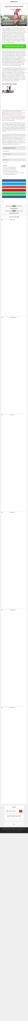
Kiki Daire (12, 595)
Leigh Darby (12, 692)
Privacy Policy (14, 1011)
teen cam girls (19, 321)
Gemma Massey (13, 497)
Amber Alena (12, 887)
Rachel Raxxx (12, 790)
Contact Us (20, 1011)
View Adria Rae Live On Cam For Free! (14, 46)
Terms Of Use (8, 1011)
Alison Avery (12, 400)
